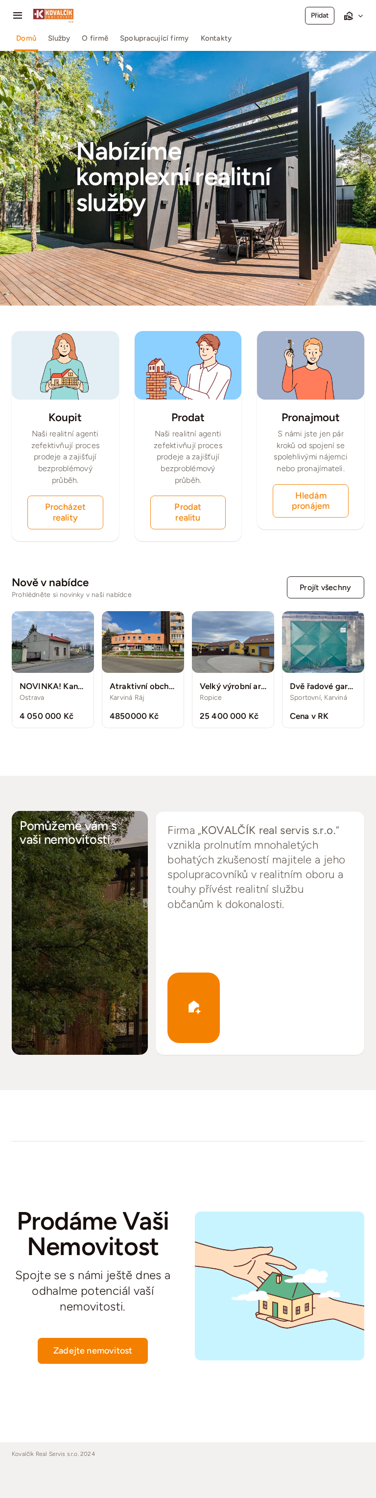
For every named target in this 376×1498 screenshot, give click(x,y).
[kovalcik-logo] (53, 12)
